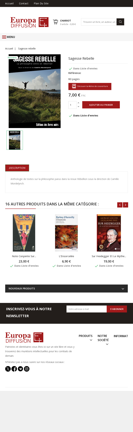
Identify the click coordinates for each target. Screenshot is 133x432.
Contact (24, 3)
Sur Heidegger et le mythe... (109, 256)
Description (17, 168)
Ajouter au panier (101, 104)
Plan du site (41, 3)
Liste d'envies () (118, 8)
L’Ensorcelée (66, 256)
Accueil (9, 3)
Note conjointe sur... (24, 256)
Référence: (74, 73)
